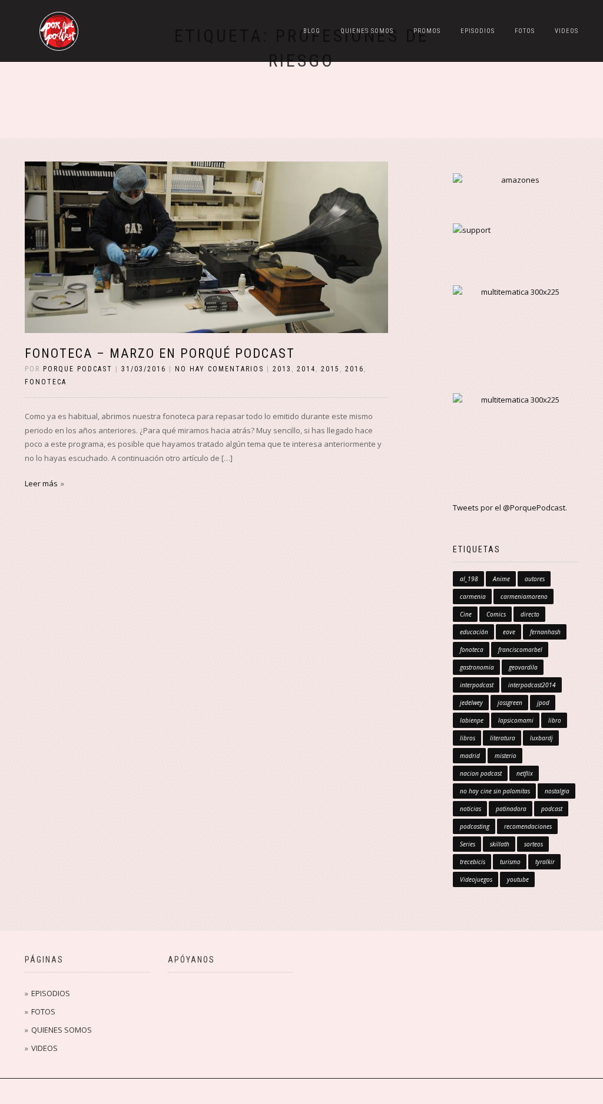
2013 (282, 369)
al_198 (469, 579)
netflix (524, 773)
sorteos (533, 844)
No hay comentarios (219, 369)
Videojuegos (476, 879)
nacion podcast (481, 773)
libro (554, 720)
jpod (543, 702)
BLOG (311, 31)
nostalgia (557, 791)
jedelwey (471, 702)
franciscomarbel (520, 649)
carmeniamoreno (524, 596)
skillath (499, 844)
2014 (306, 369)
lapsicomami (516, 720)
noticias (470, 809)
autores (535, 579)
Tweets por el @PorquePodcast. (510, 507)
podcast (551, 809)
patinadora (511, 809)
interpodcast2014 (532, 685)
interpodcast (476, 685)
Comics (496, 614)
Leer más (41, 483)
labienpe (471, 720)
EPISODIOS (477, 31)
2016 (354, 369)
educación (474, 632)
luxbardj (541, 738)
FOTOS (525, 31)
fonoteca (46, 382)
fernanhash (545, 632)
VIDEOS (566, 31)
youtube (518, 879)
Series (467, 844)
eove (509, 632)
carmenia (473, 596)
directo (530, 614)
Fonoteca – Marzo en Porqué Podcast (160, 353)
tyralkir (545, 862)
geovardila (523, 667)
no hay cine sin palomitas (495, 791)
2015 (330, 369)
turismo (510, 862)
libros (467, 738)
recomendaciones (528, 826)
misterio (505, 756)
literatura (502, 738)
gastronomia (477, 667)
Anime (501, 579)
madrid (470, 756)
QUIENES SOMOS (366, 31)
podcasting (474, 826)
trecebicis (472, 862)
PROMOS (426, 31)
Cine (466, 614)
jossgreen (510, 702)
